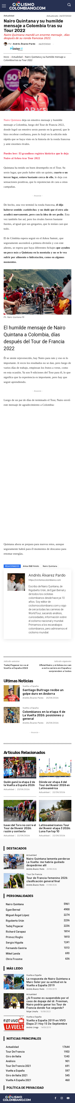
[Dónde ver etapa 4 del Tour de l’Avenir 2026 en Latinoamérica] (55, 767)
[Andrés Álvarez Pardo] (6, 44)
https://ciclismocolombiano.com (45, 580)
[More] (52, 648)
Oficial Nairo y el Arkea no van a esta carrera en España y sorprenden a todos (55, 668)
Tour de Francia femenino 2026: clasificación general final (47, 879)
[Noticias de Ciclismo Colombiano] (27, 6)
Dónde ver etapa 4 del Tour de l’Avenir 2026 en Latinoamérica (54, 785)
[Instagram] (62, 1098)
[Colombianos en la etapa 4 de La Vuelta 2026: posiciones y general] (12, 715)
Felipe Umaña (32, 1011)
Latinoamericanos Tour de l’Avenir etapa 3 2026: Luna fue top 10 (54, 828)
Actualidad (9, 16)
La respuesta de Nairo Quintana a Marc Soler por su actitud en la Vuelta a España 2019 (48, 982)
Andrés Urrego (32, 1027)
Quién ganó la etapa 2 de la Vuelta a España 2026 (19, 784)
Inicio (6, 56)
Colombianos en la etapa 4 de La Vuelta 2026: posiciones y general (44, 715)
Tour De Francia (34, 874)
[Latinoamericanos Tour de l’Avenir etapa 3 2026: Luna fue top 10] (55, 810)
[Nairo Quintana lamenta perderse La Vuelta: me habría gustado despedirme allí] (14, 861)
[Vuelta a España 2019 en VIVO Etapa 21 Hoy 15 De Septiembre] (14, 1023)
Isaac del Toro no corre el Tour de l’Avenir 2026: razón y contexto (20, 828)
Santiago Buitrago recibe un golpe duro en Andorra (43, 691)
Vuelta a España (31, 686)
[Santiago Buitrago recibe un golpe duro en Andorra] (12, 693)
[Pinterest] (35, 648)
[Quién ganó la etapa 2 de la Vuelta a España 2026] (20, 767)
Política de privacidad (25, 1087)
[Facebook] (18, 648)
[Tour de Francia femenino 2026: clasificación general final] (14, 881)
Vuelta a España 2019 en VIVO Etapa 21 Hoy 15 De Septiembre (46, 1022)
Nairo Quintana (13, 120)
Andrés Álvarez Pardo (24, 44)
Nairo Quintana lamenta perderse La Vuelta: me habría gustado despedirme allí (48, 862)
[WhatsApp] (44, 648)
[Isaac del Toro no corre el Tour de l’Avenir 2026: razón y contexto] (20, 810)
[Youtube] (68, 1098)
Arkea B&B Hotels (31, 566)
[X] (27, 648)
